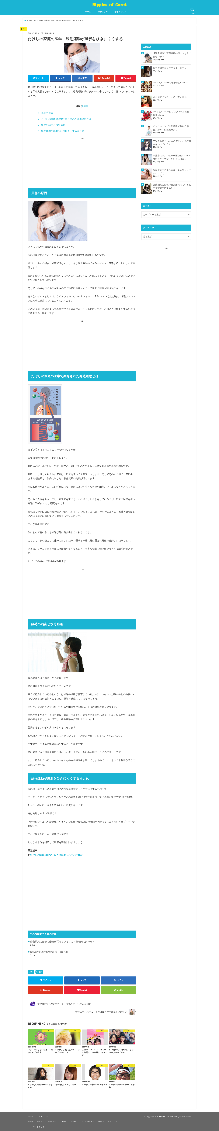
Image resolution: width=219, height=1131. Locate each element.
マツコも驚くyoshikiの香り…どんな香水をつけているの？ (172, 142)
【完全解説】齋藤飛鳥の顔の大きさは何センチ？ (172, 55)
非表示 (85, 106)
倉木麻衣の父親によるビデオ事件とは (172, 97)
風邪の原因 (45, 113)
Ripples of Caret (109, 4)
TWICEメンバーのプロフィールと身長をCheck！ (171, 113)
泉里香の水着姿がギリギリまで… (170, 68)
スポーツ (74, 1121)
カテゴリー (103, 12)
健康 (40, 972)
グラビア (40, 1121)
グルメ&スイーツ (88, 1121)
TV (32, 972)
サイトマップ (120, 12)
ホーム (88, 12)
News (64, 1121)
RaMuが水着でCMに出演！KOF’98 (49, 952)
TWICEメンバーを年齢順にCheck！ (171, 82)
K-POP (30, 1121)
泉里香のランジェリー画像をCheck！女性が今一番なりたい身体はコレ (172, 157)
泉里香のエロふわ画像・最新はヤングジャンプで (172, 172)
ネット (108, 1121)
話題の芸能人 (53, 1121)
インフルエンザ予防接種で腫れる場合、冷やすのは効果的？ (171, 128)
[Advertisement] (82, 161)
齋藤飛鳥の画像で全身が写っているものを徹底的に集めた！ (62, 941)
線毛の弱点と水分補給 (51, 125)
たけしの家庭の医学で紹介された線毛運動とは (64, 119)
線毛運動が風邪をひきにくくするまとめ (61, 131)
